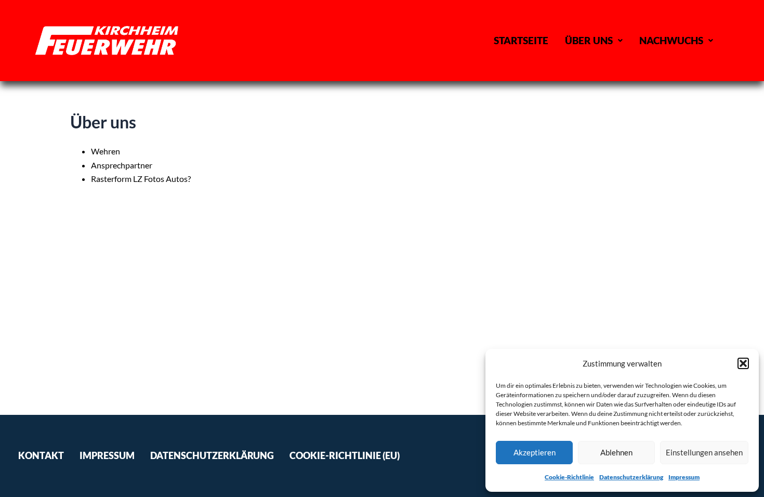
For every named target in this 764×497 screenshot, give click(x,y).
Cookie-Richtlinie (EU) (344, 455)
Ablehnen (616, 452)
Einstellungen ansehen (704, 452)
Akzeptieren (534, 452)
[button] (743, 363)
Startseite (521, 40)
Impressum (684, 477)
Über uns (589, 40)
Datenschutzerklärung (631, 477)
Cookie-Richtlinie (569, 477)
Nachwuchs (671, 40)
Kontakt (41, 455)
